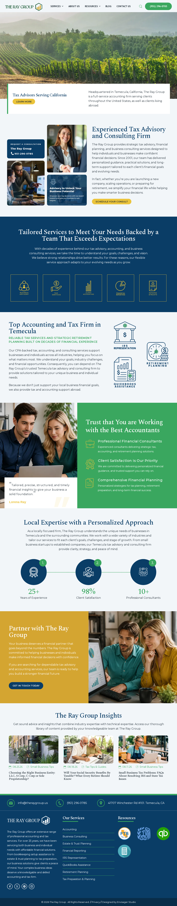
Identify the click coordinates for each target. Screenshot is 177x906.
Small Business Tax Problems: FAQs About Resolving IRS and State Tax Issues (141, 775)
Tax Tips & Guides (95, 767)
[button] (171, 896)
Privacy (96, 902)
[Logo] (23, 7)
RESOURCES (91, 6)
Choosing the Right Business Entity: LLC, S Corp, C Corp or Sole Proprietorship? (32, 775)
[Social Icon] (10, 886)
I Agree (93, 896)
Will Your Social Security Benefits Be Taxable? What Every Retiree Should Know (87, 775)
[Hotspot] (125, 325)
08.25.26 (17, 767)
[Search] (141, 6)
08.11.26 (127, 767)
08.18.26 (72, 767)
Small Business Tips (42, 767)
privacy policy (159, 896)
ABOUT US (74, 6)
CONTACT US (124, 6)
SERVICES (55, 6)
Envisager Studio (126, 902)
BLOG (108, 6)
